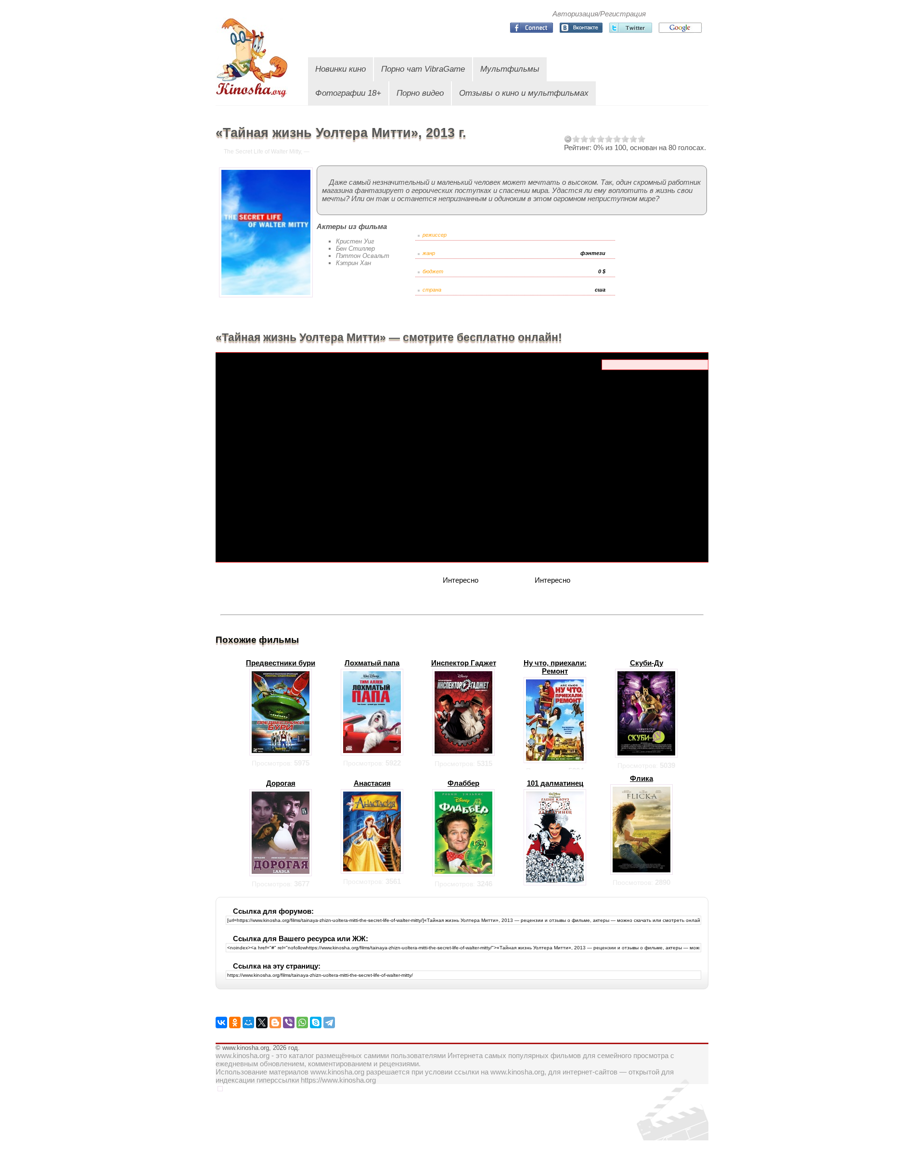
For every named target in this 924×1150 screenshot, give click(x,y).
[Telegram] (329, 1022)
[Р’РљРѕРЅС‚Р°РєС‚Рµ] (221, 1022)
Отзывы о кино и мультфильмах (524, 93)
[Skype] (315, 1022)
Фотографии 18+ (348, 93)
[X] (262, 1022)
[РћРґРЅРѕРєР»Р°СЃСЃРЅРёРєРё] (235, 1022)
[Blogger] (275, 1022)
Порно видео (420, 93)
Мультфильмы (509, 69)
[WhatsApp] (302, 1022)
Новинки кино (340, 69)
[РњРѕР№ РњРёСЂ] (248, 1022)
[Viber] (289, 1022)
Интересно (460, 580)
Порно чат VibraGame (423, 69)
